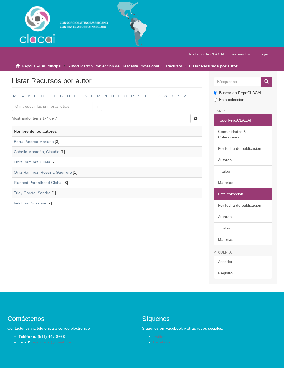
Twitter (159, 336)
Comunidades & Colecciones (232, 134)
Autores (225, 160)
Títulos (224, 171)
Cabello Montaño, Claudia (36, 152)
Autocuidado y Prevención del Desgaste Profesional (113, 66)
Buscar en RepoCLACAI (240, 92)
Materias (225, 182)
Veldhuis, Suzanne (30, 203)
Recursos (174, 66)
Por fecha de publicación (239, 148)
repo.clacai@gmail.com (51, 342)
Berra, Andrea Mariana (34, 141)
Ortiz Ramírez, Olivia (32, 162)
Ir (97, 106)
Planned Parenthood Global (38, 182)
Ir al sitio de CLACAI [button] (206, 54)
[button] (241, 54)
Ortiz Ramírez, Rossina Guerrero (43, 172)
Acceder (225, 261)
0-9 (14, 96)
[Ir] (266, 82)
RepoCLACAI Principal (41, 66)
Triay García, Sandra (32, 193)
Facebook (162, 342)
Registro (225, 273)
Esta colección (231, 99)
